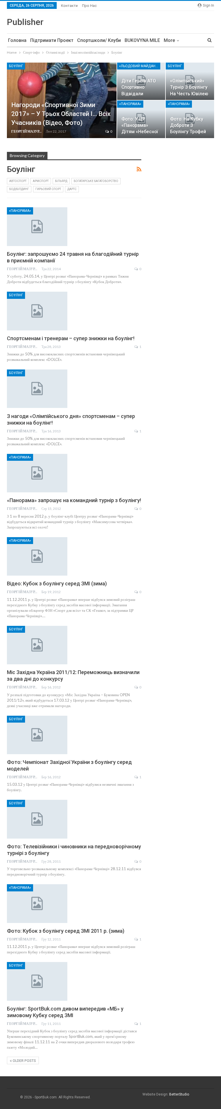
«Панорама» (130, 104)
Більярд (61, 181)
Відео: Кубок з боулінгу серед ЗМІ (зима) (57, 583)
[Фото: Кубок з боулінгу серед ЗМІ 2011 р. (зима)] (37, 903)
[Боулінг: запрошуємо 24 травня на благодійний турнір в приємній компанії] (37, 226)
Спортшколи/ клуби (99, 40)
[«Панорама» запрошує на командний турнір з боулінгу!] (37, 473)
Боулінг (16, 66)
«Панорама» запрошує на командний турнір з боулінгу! (74, 500)
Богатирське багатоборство (96, 181)
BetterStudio (179, 1094)
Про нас (89, 5)
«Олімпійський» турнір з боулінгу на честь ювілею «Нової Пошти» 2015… (189, 93)
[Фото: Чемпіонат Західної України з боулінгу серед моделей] (37, 735)
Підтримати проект (51, 40)
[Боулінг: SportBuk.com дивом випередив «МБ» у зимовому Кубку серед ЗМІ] (37, 981)
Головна (17, 40)
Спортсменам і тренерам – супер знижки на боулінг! (70, 338)
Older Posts (24, 1061)
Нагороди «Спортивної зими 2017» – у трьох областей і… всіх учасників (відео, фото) (60, 113)
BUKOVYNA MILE (142, 40)
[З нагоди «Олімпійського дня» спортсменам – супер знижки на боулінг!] (37, 388)
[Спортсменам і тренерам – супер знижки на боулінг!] (37, 311)
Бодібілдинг (19, 189)
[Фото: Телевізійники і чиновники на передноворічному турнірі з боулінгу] (37, 819)
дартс (72, 189)
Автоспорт (17, 181)
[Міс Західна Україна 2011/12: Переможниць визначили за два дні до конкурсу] (37, 645)
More (169, 40)
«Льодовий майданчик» (139, 66)
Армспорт (41, 181)
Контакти (69, 5)
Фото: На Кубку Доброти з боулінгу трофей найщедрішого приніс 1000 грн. (188, 131)
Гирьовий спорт (48, 189)
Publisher (25, 22)
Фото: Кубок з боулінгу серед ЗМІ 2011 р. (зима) (65, 931)
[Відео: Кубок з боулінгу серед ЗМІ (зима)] (37, 556)
